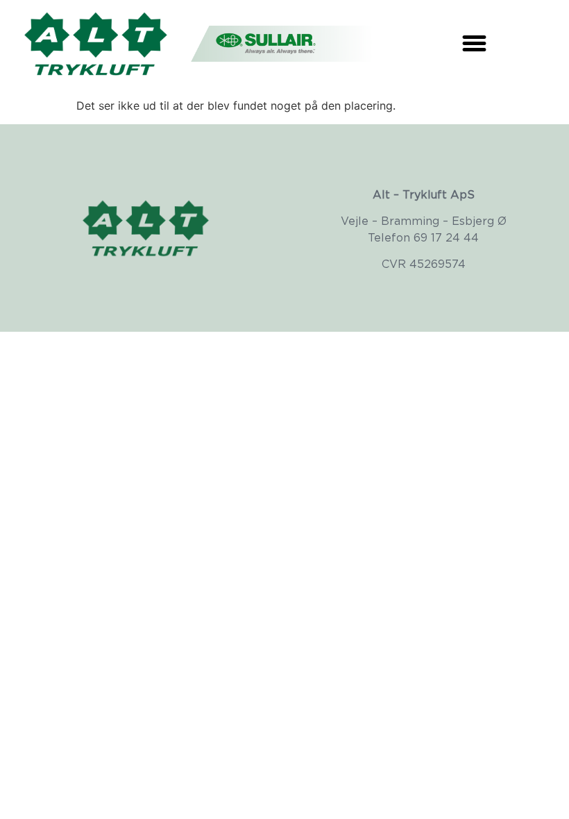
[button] (474, 43)
